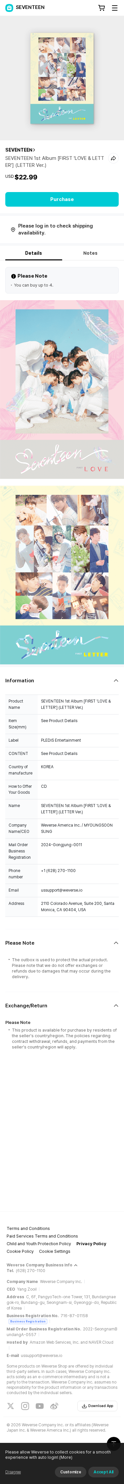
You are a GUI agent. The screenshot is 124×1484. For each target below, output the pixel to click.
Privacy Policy (91, 1243)
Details (33, 253)
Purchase (62, 199)
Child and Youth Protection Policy (39, 1243)
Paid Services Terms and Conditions (42, 1236)
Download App (100, 1406)
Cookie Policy (20, 1251)
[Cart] (101, 8)
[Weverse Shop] (9, 8)
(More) (65, 1457)
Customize (70, 1472)
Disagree (13, 1472)
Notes (90, 253)
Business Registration (28, 1321)
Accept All (103, 1472)
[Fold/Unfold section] (62, 681)
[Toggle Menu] (114, 8)
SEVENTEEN (18, 150)
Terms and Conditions (28, 1228)
